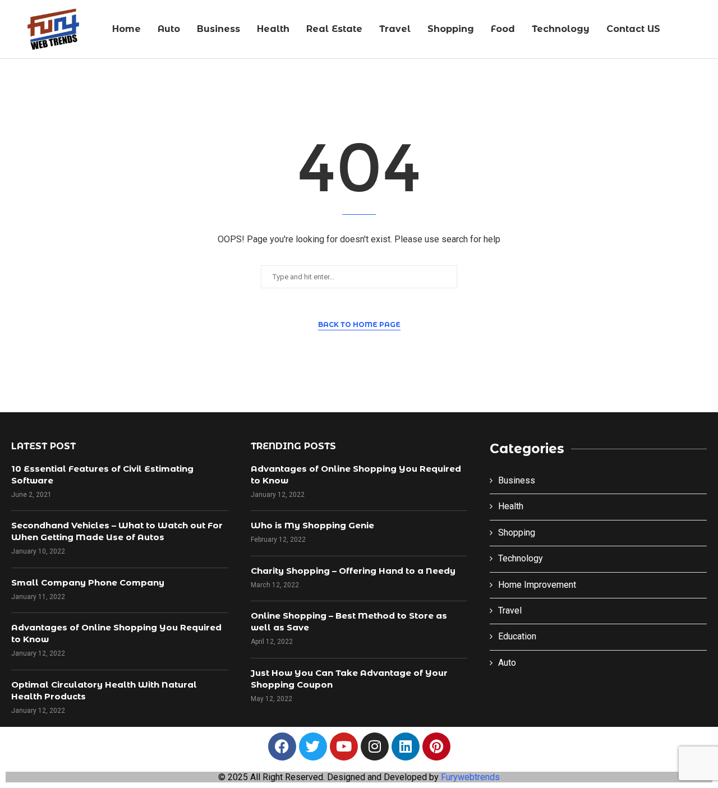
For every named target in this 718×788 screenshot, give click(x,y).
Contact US (633, 29)
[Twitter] (313, 746)
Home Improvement (537, 584)
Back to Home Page (359, 324)
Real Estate (334, 29)
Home (126, 29)
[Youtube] (344, 746)
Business (218, 29)
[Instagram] (375, 746)
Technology (561, 29)
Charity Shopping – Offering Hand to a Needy (353, 570)
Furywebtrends (470, 777)
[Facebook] (282, 746)
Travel (395, 29)
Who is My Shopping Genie (312, 525)
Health (273, 29)
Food (503, 29)
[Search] (704, 29)
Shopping (450, 29)
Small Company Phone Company (87, 582)
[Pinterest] (436, 746)
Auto (169, 29)
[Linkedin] (406, 746)
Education (517, 636)
